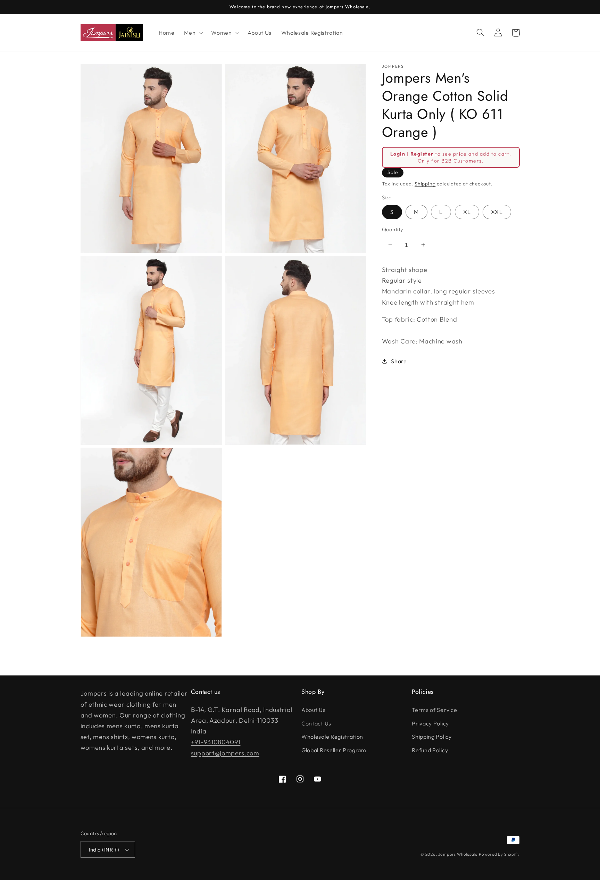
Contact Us (316, 723)
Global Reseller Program (333, 750)
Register (422, 153)
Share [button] (399, 360)
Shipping (425, 184)
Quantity (392, 229)
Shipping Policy (431, 736)
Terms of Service (434, 709)
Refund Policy (430, 750)
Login (397, 153)
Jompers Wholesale (458, 854)
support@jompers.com (225, 753)
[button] (192, 32)
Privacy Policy (430, 723)
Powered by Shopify (499, 854)
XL (467, 211)
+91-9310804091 (216, 742)
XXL (496, 211)
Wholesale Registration (332, 736)
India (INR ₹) (104, 849)
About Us (313, 709)
